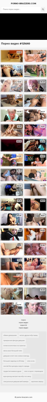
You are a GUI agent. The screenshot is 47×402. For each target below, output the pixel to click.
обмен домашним (10, 335)
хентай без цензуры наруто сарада (16, 366)
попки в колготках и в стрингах (14, 345)
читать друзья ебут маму (29, 335)
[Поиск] (43, 9)
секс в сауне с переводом (33, 371)
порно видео (23, 322)
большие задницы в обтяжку (13, 361)
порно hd (23, 325)
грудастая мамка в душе (12, 371)
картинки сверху (37, 381)
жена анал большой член (12, 350)
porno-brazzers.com (23, 3)
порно (23, 320)
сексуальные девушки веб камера (15, 381)
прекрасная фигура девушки (14, 340)
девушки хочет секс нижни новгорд (16, 356)
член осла (30, 361)
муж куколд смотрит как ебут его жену (17, 376)
